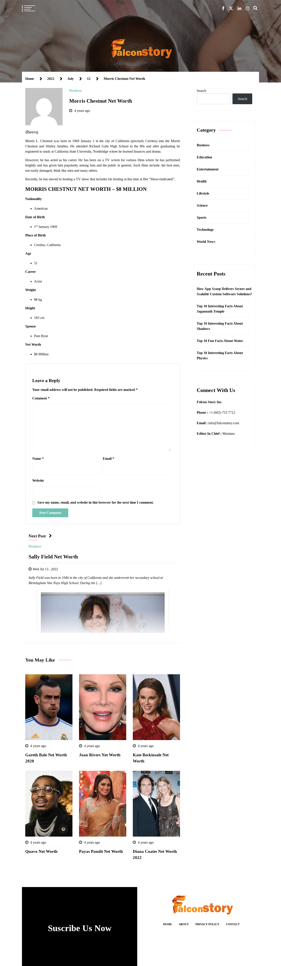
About (184, 924)
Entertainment (207, 169)
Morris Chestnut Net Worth (100, 101)
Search (201, 91)
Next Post (37, 536)
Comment (41, 398)
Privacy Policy (207, 924)
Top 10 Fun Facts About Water (220, 341)
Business (75, 90)
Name (38, 458)
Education (204, 157)
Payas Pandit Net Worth (101, 851)
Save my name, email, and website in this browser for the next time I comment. (95, 502)
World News (206, 241)
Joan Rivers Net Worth (100, 755)
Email (108, 458)
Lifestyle (203, 193)
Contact (233, 924)
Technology (205, 229)
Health (202, 181)
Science (202, 205)
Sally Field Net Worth (53, 557)
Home (167, 924)
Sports (201, 217)
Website (38, 480)
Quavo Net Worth (41, 851)
